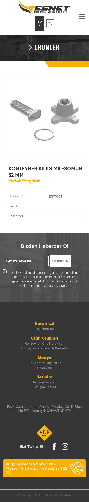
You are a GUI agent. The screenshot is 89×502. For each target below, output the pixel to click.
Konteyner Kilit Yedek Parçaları (44, 348)
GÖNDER (60, 261)
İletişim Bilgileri (44, 382)
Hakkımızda (44, 329)
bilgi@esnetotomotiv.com (30, 464)
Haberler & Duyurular (44, 363)
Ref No (13, 206)
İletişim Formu (44, 387)
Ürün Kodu (16, 196)
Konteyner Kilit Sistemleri (45, 343)
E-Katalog (44, 368)
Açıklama (15, 216)
